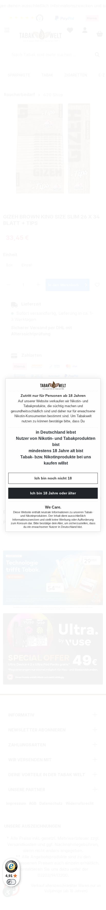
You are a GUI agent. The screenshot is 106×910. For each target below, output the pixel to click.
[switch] (11, 882)
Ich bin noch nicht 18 (53, 478)
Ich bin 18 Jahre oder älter (53, 493)
